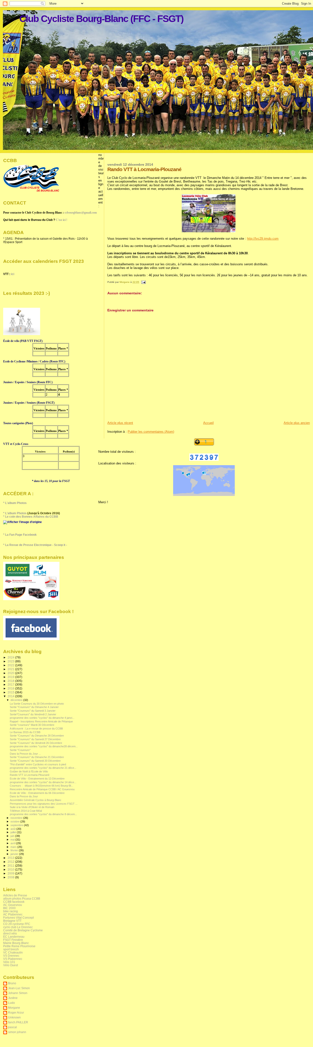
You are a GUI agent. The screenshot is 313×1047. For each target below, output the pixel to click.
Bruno (12, 983)
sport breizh (11, 949)
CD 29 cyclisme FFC (16, 923)
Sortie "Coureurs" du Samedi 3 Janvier (33, 710)
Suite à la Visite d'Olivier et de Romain (32, 807)
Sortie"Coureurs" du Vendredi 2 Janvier (33, 714)
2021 (11, 669)
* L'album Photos (15, 503)
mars (14, 846)
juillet (14, 832)
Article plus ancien (297, 423)
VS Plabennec (12, 958)
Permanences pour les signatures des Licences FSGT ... (44, 803)
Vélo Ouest (10, 965)
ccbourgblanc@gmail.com (81, 212)
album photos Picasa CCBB (21, 898)
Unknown (14, 1017)
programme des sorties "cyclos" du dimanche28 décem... (44, 746)
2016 (11, 688)
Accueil (208, 423)
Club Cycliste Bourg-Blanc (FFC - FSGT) (101, 18)
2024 (11, 657)
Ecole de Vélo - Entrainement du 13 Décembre (37, 778)
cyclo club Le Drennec (18, 927)
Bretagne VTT (12, 920)
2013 (11, 857)
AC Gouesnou (12, 904)
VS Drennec (11, 955)
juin (13, 835)
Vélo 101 (9, 962)
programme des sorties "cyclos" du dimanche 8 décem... (43, 814)
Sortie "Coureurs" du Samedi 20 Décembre (35, 760)
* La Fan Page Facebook (20, 534)
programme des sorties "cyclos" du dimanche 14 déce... (43, 782)
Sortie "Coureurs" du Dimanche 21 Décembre (37, 757)
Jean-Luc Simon (19, 988)
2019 (11, 676)
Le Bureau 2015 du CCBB (25, 732)
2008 (11, 877)
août (13, 828)
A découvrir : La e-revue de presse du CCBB (36, 728)
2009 (11, 873)
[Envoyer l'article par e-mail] (143, 282)
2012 (11, 861)
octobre (15, 821)
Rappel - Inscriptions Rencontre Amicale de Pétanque (41, 721)
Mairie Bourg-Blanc (16, 942)
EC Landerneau (13, 936)
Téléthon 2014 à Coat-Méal (26, 810)
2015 (11, 692)
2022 (11, 665)
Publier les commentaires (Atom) (151, 431)
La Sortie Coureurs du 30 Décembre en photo (37, 703)
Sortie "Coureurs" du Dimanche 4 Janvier (34, 707)
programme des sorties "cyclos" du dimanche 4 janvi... (42, 717)
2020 (11, 673)
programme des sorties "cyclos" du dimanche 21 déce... (43, 767)
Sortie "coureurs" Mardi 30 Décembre (32, 724)
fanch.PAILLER (18, 1022)
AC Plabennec (12, 914)
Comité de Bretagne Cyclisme (23, 930)
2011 (11, 865)
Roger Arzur (16, 1012)
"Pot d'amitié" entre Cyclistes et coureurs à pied (38, 764)
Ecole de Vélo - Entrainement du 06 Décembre (37, 792)
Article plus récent (120, 423)
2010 (11, 869)
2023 (11, 661)
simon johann (17, 1032)
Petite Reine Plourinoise (19, 946)
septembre (17, 825)
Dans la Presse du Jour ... (25, 753)
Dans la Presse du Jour (24, 796)
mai (13, 839)
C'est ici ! (61, 220)
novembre (17, 817)
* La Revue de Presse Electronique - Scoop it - (35, 545)
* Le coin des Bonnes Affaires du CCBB (30, 516)
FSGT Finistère (13, 939)
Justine (13, 997)
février (15, 850)
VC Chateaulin (13, 952)
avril (13, 843)
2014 (11, 696)
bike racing (10, 911)
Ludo (11, 1002)
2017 (11, 684)
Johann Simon (17, 993)
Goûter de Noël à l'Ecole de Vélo (29, 771)
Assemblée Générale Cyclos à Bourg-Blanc (35, 800)
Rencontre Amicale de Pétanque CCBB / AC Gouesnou (42, 789)
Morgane (14, 1007)
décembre (17, 699)
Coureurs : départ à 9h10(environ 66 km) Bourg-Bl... (41, 785)
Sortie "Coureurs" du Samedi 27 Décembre (35, 739)
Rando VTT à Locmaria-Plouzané (29, 774)
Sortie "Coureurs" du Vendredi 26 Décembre (36, 742)
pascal (12, 1027)
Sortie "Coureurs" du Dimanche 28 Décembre (37, 735)
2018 (11, 680)
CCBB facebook (13, 901)
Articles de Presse (15, 895)
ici (12, 274)
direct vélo (10, 933)
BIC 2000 (9, 908)
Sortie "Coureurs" (20, 750)
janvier (15, 853)
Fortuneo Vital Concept (18, 917)
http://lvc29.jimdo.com (263, 238)
